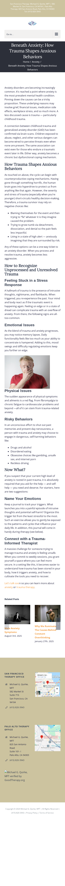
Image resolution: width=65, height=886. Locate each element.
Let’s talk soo (12, 583)
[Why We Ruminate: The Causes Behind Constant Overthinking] (47, 613)
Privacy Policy (31, 813)
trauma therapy (25, 587)
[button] (7, 624)
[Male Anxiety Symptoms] (17, 614)
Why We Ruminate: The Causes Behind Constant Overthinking (43, 613)
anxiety (9, 587)
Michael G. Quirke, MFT (30, 809)
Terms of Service (46, 813)
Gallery (21, 614)
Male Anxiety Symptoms (13, 614)
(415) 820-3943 (17, 707)
